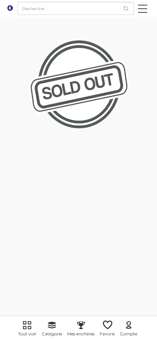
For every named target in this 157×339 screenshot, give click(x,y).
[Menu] (142, 10)
